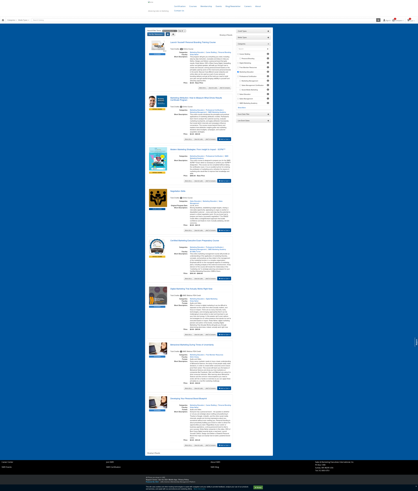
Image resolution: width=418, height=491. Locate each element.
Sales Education (195, 201)
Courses (193, 6)
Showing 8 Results (226, 35)
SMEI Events (7, 467)
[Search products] (378, 20)
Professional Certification (214, 110)
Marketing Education (197, 52)
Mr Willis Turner (195, 251)
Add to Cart (225, 181)
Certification (180, 6)
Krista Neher (194, 54)
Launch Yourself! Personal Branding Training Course (193, 42)
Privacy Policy (183, 479)
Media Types (23, 20)
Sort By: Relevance (155, 34)
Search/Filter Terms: (154, 30)
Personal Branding (224, 52)
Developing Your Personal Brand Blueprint (188, 398)
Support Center (151, 479)
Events (219, 6)
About (258, 6)
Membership (206, 6)
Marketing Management (198, 112)
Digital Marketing (211, 299)
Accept (258, 487)
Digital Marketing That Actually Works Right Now (191, 288)
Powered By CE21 (152, 482)
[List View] (173, 34)
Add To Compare (225, 88)
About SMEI (215, 462)
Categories (11, 20)
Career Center (7, 462)
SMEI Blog (215, 467)
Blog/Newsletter (233, 6)
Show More (242, 107)
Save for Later (213, 88)
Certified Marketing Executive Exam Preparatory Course (194, 240)
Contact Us (179, 10)
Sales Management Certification (253, 85)
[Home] (3, 20)
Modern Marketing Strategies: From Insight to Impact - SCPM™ (197, 149)
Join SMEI (110, 462)
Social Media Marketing (250, 90)
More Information (200, 489)
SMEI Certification (113, 467)
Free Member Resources (214, 355)
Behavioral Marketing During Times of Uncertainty (192, 344)
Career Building (211, 52)
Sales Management (246, 99)
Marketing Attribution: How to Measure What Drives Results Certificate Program (196, 98)
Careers (248, 6)
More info (202, 88)
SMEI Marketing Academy (217, 112)
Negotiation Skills (177, 191)
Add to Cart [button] (225, 139)
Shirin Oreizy (194, 357)
